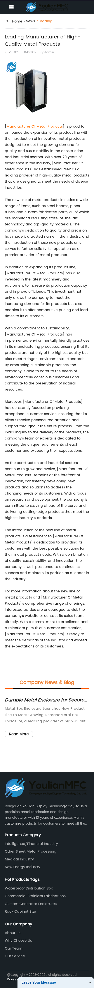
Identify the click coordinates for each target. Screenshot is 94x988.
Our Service (15, 956)
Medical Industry (19, 859)
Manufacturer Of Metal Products (35, 126)
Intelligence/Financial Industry (31, 843)
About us (12, 933)
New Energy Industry (22, 867)
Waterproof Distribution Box (29, 888)
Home (17, 21)
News (30, 21)
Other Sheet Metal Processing (30, 851)
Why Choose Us (18, 940)
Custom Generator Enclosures (31, 904)
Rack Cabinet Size (20, 911)
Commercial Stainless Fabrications (35, 896)
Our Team (13, 948)
